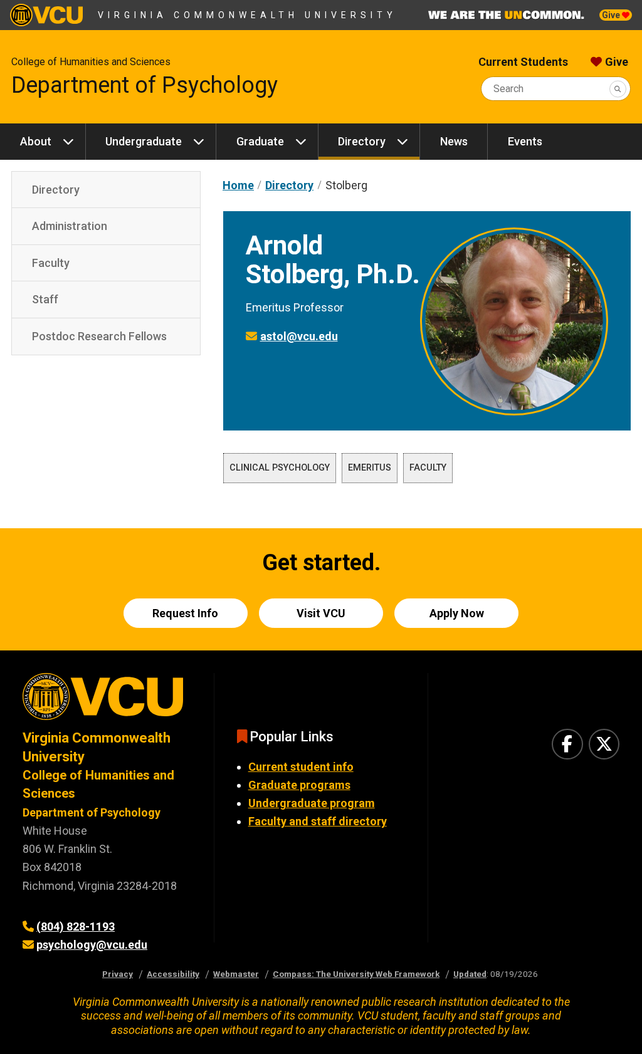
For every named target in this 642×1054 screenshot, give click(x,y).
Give (612, 15)
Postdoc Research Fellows (99, 336)
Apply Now (456, 613)
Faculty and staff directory (317, 821)
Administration (69, 225)
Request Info (185, 613)
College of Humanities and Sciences (91, 62)
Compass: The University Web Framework (356, 974)
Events (525, 141)
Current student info (301, 766)
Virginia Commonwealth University (247, 15)
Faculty (51, 262)
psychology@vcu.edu (91, 944)
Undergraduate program (311, 803)
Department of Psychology (144, 85)
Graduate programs (299, 784)
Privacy (117, 974)
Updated (470, 974)
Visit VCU (321, 613)
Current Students (523, 61)
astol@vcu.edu (299, 336)
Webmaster (236, 974)
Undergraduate (143, 141)
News (454, 141)
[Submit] (617, 88)
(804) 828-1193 (75, 926)
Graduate (260, 141)
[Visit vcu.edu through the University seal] (107, 701)
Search (508, 89)
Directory (362, 141)
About (35, 141)
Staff (45, 299)
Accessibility (173, 974)
